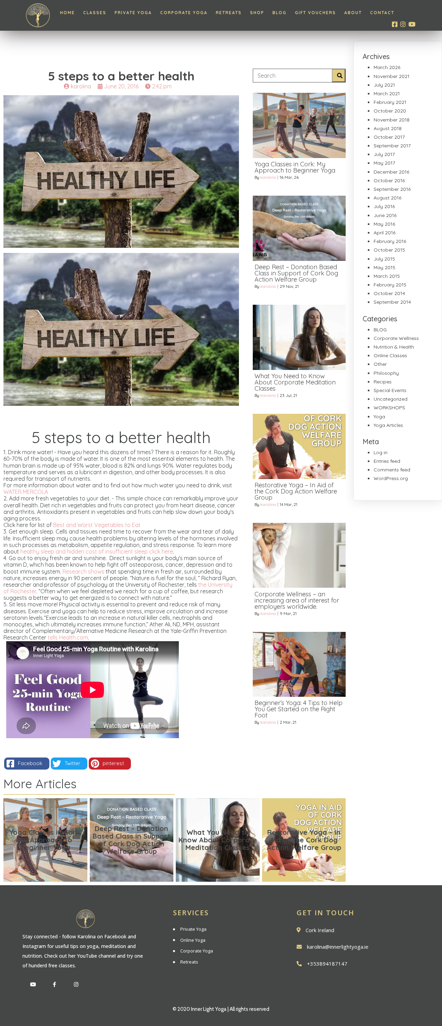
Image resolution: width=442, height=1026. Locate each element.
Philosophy (386, 373)
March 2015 (387, 276)
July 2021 (384, 85)
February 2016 (390, 241)
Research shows (83, 571)
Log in (380, 452)
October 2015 (389, 250)
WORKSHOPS (389, 407)
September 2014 (392, 302)
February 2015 (390, 285)
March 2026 (387, 67)
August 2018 (388, 128)
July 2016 (384, 206)
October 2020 (390, 111)
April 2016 (384, 232)
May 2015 (384, 267)
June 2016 (385, 215)
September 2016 (392, 189)
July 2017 (384, 154)
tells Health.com (68, 637)
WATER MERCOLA (25, 491)
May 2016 (384, 224)
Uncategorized (390, 399)
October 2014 (389, 293)
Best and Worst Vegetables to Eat (96, 524)
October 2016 (389, 180)
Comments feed (392, 470)
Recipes (383, 382)
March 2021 (387, 93)
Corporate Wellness (396, 338)
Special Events (390, 390)
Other (380, 364)
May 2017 (384, 163)
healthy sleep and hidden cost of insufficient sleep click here (96, 551)
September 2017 (392, 146)
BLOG (380, 329)
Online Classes (390, 355)
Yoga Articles (388, 425)
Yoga (379, 416)
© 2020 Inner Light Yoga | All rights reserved (221, 1009)
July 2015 (384, 259)
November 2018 (392, 120)
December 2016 (391, 172)
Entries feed (387, 461)
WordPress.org (391, 478)
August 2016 (387, 198)
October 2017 (389, 137)
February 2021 (390, 102)
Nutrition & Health (394, 347)
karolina (268, 177)
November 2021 (392, 76)
